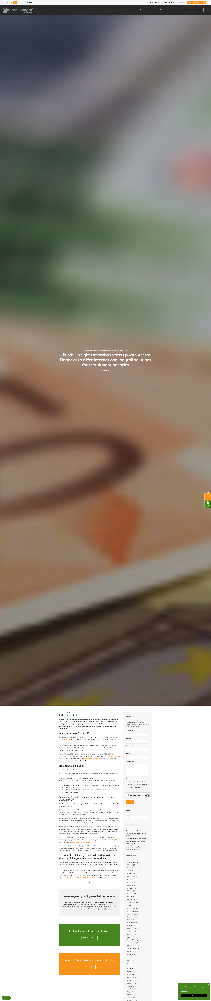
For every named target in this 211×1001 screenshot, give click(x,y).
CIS (147, 10)
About (134, 10)
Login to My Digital (196, 2)
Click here (89, 966)
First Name (130, 730)
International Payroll (121, 350)
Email (128, 753)
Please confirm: (131, 779)
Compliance (111, 350)
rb (89, 882)
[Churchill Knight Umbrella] (19, 9)
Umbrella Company (98, 350)
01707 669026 (180, 2)
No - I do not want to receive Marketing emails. (135, 788)
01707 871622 (158, 2)
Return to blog (89, 937)
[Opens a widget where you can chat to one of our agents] (6, 998)
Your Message (131, 761)
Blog (160, 10)
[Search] (207, 10)
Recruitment (88, 350)
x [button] (208, 984)
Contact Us (207, 506)
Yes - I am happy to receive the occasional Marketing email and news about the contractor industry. (137, 783)
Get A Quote (208, 498)
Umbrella (141, 10)
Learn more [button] (184, 991)
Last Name (130, 738)
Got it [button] (193, 995)
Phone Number (131, 746)
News (106, 350)
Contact (167, 10)
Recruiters (154, 10)
